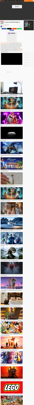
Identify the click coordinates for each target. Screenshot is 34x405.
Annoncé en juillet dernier (5, 42)
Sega (31, 27)
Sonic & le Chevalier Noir (30, 23)
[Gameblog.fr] (2, 1)
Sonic (19, 47)
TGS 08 (9, 43)
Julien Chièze (4, 26)
